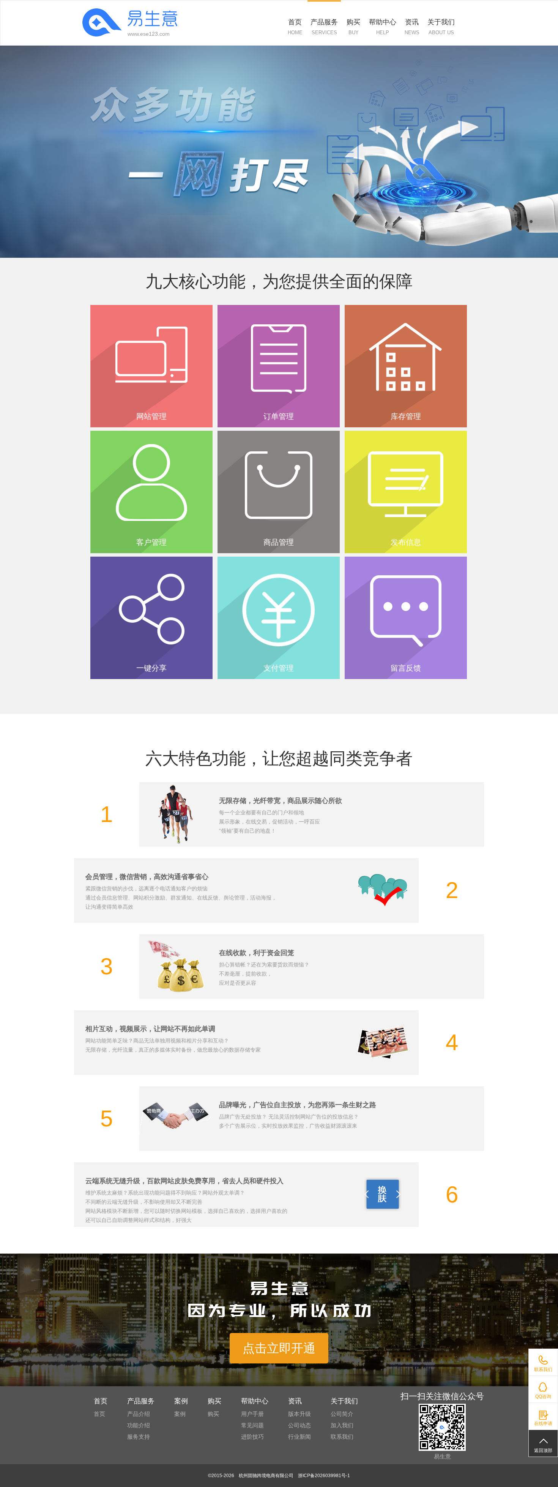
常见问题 (252, 1425)
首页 (99, 1414)
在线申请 (543, 1423)
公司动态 (299, 1425)
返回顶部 (543, 1450)
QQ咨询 (543, 1396)
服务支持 (138, 1436)
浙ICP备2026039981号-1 (324, 1475)
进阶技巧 (252, 1436)
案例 (180, 1414)
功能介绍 (138, 1425)
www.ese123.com (149, 34)
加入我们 (342, 1425)
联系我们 (543, 1369)
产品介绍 (138, 1414)
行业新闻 (299, 1436)
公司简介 (342, 1414)
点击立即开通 (279, 1348)
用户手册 (252, 1414)
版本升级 (299, 1414)
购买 (213, 1414)
